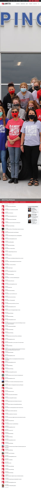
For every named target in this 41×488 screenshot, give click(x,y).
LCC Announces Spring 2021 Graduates (11, 397)
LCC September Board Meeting (9, 290)
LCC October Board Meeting (9, 274)
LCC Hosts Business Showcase (9, 280)
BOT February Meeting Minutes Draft (10, 456)
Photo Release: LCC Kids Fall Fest (10, 248)
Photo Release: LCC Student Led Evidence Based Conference (14, 381)
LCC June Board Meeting (8, 365)
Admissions (23, 3)
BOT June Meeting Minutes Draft (10, 355)
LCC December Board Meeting (9, 225)
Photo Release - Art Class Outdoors (10, 264)
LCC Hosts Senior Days (8, 287)
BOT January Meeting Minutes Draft (10, 482)
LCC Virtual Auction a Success (9, 391)
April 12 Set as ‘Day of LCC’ (9, 430)
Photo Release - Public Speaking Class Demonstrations (13, 261)
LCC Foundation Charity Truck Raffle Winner (11, 423)
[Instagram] (39, 202)
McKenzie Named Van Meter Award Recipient (12, 232)
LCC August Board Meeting (9, 329)
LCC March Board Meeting (9, 443)
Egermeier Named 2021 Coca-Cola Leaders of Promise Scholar (14, 342)
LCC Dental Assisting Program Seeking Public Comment (13, 479)
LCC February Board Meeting (9, 466)
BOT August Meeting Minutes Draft (10, 319)
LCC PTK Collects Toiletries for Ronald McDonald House (13, 404)
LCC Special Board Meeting (9, 313)
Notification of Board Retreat (9, 420)
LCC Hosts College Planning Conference (11, 251)
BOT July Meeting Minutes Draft (10, 339)
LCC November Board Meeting (9, 245)
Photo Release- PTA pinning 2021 (10, 300)
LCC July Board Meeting (8, 345)
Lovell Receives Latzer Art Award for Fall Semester (12, 222)
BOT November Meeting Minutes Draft (11, 238)
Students (30, 3)
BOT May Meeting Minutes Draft (10, 378)
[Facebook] (37, 202)
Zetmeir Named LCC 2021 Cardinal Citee (11, 410)
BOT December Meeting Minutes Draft (11, 216)
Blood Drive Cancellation (9, 459)
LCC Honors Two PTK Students (9, 453)
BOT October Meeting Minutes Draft (10, 271)
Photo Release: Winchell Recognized (10, 485)
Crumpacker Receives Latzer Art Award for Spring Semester (14, 375)
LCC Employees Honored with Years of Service (12, 303)
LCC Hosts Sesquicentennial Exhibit (10, 326)
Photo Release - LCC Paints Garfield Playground (12, 277)
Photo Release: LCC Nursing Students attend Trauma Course (14, 407)
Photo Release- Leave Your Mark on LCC (11, 293)
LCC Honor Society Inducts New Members (11, 394)
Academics (18, 3)
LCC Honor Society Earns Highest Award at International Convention (15, 417)
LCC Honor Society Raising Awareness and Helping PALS (13, 235)
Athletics (35, 3)
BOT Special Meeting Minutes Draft (10, 306)
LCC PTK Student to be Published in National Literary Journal (14, 258)
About (27, 3)
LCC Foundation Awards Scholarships (10, 219)
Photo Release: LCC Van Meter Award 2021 (11, 209)
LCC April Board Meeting (8, 436)
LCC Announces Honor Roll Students (10, 206)
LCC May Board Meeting (8, 388)
